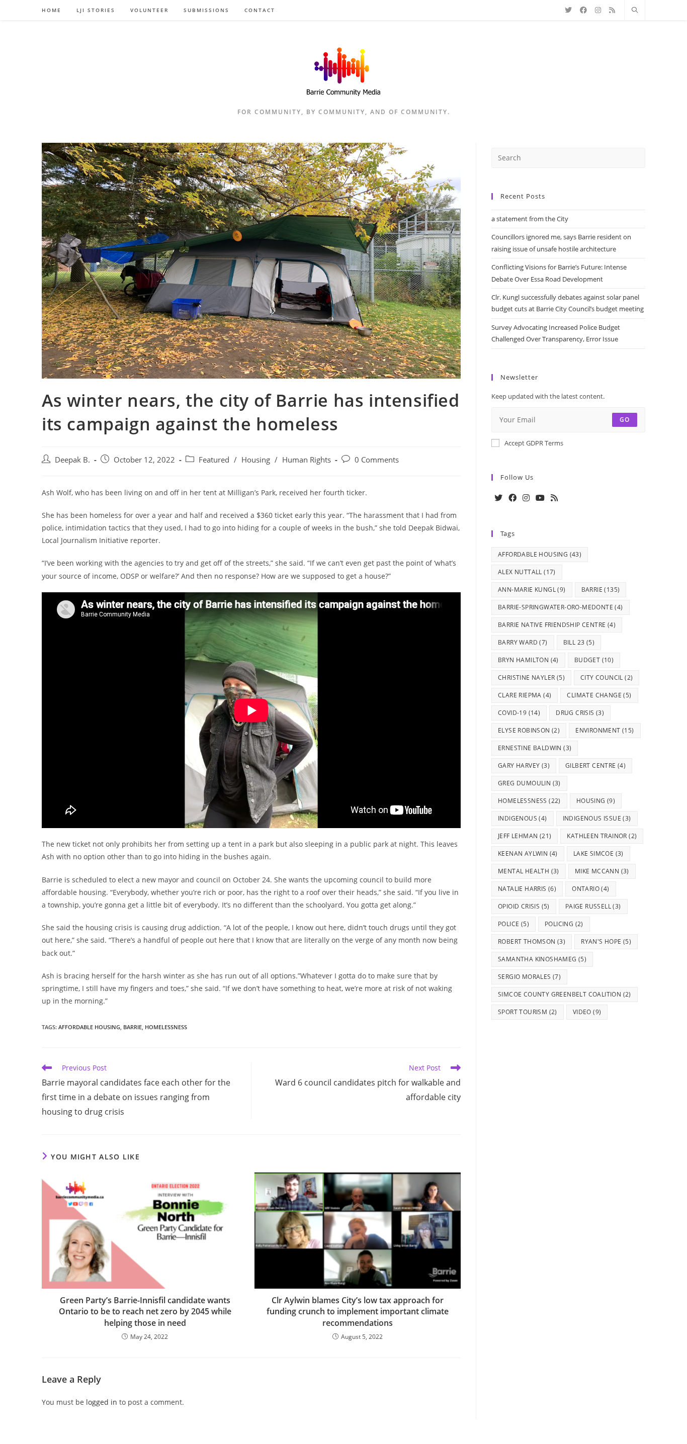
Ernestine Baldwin (534, 748)
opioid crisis (524, 906)
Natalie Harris (527, 888)
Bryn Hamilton (528, 660)
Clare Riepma (524, 695)
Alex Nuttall (527, 572)
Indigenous (522, 818)
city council (606, 677)
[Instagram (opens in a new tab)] (598, 10)
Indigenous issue (597, 818)
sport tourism (527, 1012)
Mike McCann (602, 871)
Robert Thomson (531, 941)
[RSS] (554, 498)
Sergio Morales (529, 976)
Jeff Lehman (524, 836)
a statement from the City (529, 218)
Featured (214, 460)
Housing (255, 460)
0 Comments (377, 460)
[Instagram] (526, 498)
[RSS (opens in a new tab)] (612, 10)
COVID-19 (519, 712)
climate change (599, 695)
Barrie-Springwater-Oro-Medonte (560, 607)
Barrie (132, 1027)
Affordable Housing (89, 1027)
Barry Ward (523, 642)
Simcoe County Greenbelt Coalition (564, 994)
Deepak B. (72, 460)
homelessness (166, 1027)
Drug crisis (580, 712)
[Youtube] (540, 498)
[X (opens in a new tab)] (568, 10)
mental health (528, 871)
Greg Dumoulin (529, 783)
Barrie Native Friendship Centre (557, 624)
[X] (498, 498)
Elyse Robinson (529, 730)
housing (595, 800)
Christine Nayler (531, 677)
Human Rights (306, 460)
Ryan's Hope (606, 941)
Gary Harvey (524, 765)
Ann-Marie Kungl (532, 589)
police (513, 924)
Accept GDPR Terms (533, 442)
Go (625, 419)
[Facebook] (512, 498)
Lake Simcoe (598, 853)
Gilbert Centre (595, 765)
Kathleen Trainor (602, 836)
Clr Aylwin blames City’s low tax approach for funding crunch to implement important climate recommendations (358, 1311)
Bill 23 (578, 642)
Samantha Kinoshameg (542, 959)
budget (594, 660)
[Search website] (635, 10)
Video (587, 1012)
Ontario (590, 888)
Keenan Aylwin (528, 853)
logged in (101, 1402)
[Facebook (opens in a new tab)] (583, 10)
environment (604, 730)
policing (564, 924)
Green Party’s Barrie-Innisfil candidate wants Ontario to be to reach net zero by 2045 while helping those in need (145, 1311)
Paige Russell (593, 906)
